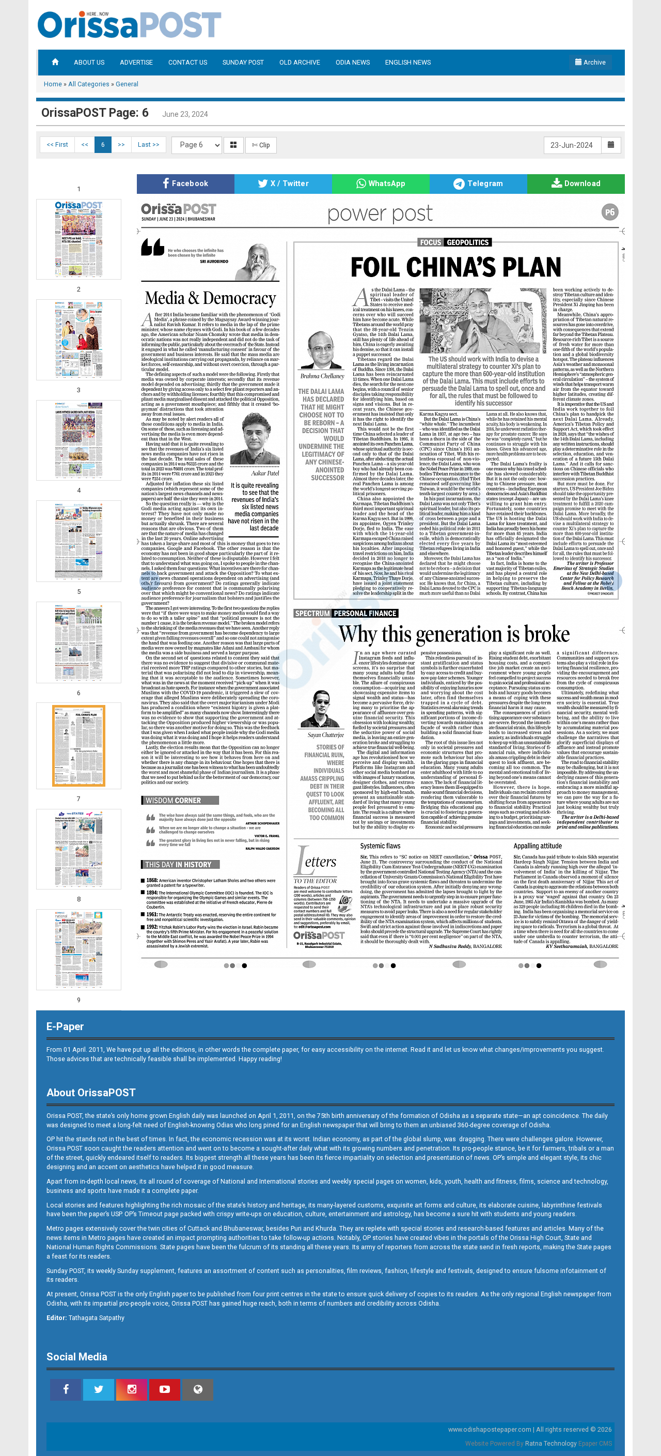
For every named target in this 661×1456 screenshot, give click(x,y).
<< (84, 144)
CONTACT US (187, 62)
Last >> (149, 144)
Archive (594, 62)
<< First (57, 144)
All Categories (88, 84)
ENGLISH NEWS (408, 62)
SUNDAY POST (243, 62)
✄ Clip (261, 145)
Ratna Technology (551, 1443)
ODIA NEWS (353, 62)
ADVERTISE (136, 62)
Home (53, 84)
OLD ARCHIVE (299, 62)
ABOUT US (89, 62)
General (127, 84)
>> (121, 144)
